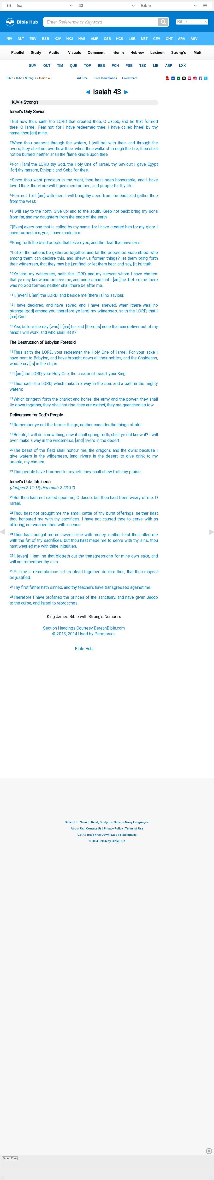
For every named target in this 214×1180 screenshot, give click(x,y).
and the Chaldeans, (140, 357)
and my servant (102, 273)
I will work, (29, 332)
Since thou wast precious (36, 179)
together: (92, 571)
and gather (138, 195)
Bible (10, 78)
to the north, (41, 211)
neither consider (95, 424)
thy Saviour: (122, 164)
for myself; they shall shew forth (92, 471)
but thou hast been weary (117, 497)
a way (85, 383)
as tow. (147, 404)
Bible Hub (84, 648)
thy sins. (51, 561)
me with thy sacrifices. (59, 519)
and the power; (125, 399)
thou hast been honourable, (110, 179)
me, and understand (83, 279)
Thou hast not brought (34, 513)
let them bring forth (139, 258)
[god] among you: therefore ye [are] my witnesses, (71, 311)
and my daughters (42, 217)
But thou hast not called (35, 497)
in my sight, (73, 179)
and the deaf (102, 242)
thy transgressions (96, 556)
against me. (140, 587)
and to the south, (85, 211)
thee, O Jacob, (106, 121)
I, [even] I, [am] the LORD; (36, 295)
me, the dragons (96, 450)
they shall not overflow (43, 148)
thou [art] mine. (34, 133)
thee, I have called (115, 127)
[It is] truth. (142, 264)
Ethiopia (47, 170)
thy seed (94, 195)
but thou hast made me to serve (93, 540)
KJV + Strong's (26, 78)
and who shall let (55, 332)
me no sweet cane (65, 534)
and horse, (82, 399)
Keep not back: (116, 211)
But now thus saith (29, 121)
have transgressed (112, 587)
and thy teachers (79, 587)
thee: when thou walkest (87, 148)
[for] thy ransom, (24, 170)
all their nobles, (108, 357)
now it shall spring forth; (88, 434)
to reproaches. (65, 603)
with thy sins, (136, 540)
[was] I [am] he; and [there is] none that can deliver (95, 326)
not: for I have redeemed (71, 127)
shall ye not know (126, 434)
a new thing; (54, 434)
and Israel (42, 603)
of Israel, (101, 164)
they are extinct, (91, 404)
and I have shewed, (98, 305)
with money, (95, 534)
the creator (80, 373)
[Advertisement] (107, 752)
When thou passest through (38, 142)
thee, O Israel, (23, 127)
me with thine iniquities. (55, 546)
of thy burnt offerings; (114, 513)
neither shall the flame (57, 154)
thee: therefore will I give (43, 185)
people (55, 242)
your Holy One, (56, 373)
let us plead (71, 571)
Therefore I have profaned (38, 597)
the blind (40, 242)
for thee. (81, 170)
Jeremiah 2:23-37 (57, 487)
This (17, 471)
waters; (16, 389)
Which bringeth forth (32, 399)
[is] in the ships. (43, 363)
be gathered (57, 252)
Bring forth (21, 242)
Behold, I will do (28, 434)
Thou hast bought (30, 534)
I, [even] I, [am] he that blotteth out (45, 556)
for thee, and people (94, 185)
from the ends (72, 217)
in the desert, (105, 456)
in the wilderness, (58, 440)
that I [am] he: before (121, 279)
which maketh (66, 383)
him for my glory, (140, 226)
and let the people (104, 252)
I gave (140, 164)
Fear (42, 127)
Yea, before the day (31, 326)
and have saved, (61, 305)
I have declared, (29, 305)
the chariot (62, 399)
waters (26, 456)
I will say (20, 211)
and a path (123, 383)
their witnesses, (24, 264)
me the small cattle (74, 513)
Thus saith (23, 352)
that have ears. (128, 242)
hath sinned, (52, 587)
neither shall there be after (71, 285)
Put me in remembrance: (36, 571)
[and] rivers (85, 440)
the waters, (76, 142)
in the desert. (108, 440)
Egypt (152, 164)
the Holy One (79, 164)
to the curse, (21, 603)
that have (71, 242)
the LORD (58, 121)
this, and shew (71, 258)
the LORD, (77, 273)
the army (102, 399)
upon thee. (99, 154)
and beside (70, 295)
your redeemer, (68, 352)
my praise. (132, 471)
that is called (55, 226)
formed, (39, 285)
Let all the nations (28, 252)
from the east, (115, 195)
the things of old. (126, 424)
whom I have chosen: (138, 273)
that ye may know (26, 279)
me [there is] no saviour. (102, 295)
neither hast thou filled (129, 534)
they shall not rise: (59, 404)
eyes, (85, 242)
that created (80, 121)
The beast (23, 450)
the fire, (132, 148)
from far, (17, 217)
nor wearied (36, 524)
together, (78, 252)
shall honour (68, 450)
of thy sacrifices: (47, 540)
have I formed (49, 471)
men (71, 185)
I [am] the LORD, (28, 373)
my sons (150, 211)
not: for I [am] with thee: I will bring (52, 195)
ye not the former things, (57, 424)
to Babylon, (39, 357)
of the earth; (97, 217)
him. (77, 232)
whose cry (19, 363)
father (34, 587)
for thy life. (123, 185)
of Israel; (118, 352)
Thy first (21, 587)
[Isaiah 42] (6, 543)
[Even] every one (27, 226)
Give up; (61, 211)
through (117, 148)
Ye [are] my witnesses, (35, 273)
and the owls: (125, 450)
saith (62, 273)
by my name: (79, 226)
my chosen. (34, 461)
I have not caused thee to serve (112, 519)
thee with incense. (65, 524)
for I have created (108, 226)
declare (108, 571)
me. (99, 285)
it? (74, 332)
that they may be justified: (63, 264)
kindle (83, 154)
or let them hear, (101, 264)
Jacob (152, 597)
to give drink (133, 456)
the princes (73, 597)
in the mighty (146, 383)
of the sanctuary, (101, 597)
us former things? (103, 258)
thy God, (58, 164)
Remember (24, 424)
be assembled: (135, 252)
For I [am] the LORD (30, 164)
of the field (44, 450)
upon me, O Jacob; (75, 497)
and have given (131, 597)
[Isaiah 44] (207, 543)
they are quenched (123, 404)
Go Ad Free (10, 1158)
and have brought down (71, 357)
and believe (53, 279)
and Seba (64, 170)
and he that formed (140, 121)
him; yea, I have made (53, 232)
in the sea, (102, 383)
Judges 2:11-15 (25, 487)
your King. (117, 373)
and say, (124, 264)
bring (135, 211)
